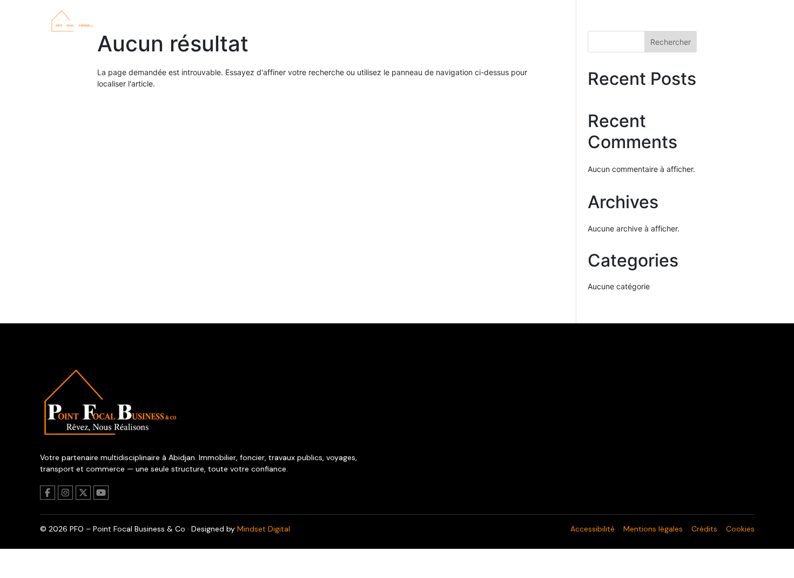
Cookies (740, 529)
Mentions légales (653, 529)
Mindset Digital (263, 529)
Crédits (704, 529)
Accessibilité (592, 529)
